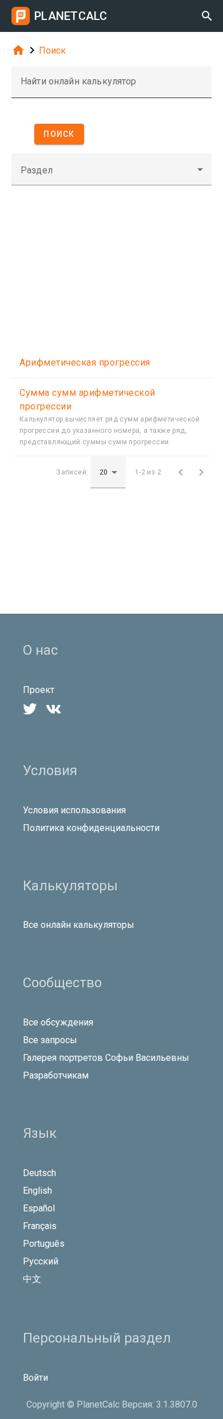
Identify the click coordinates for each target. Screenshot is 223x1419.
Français (40, 1226)
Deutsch (39, 1172)
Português (44, 1243)
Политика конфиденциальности (91, 827)
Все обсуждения (58, 1022)
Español (39, 1208)
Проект (38, 689)
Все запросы (50, 1040)
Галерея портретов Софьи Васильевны (106, 1057)
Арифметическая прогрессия (84, 362)
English (37, 1190)
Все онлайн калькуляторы (78, 924)
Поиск (52, 50)
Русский (40, 1261)
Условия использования (74, 810)
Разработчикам (56, 1075)
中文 (32, 1279)
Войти (35, 1377)
